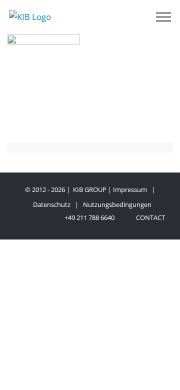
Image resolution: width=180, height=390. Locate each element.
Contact (149, 217)
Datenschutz (51, 204)
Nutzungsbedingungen (117, 204)
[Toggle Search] (134, 17)
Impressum (130, 189)
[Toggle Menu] (164, 17)
